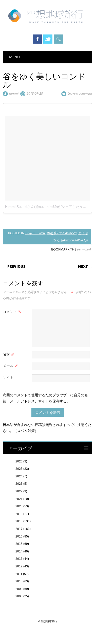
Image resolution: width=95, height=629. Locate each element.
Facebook (37, 39)
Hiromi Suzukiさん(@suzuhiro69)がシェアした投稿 (45, 207)
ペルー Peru (35, 233)
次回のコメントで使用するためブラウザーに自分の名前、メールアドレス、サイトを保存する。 (45, 397)
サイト (8, 377)
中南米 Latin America (62, 233)
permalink (84, 249)
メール (10, 365)
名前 (8, 354)
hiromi (13, 93)
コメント (12, 311)
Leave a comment (80, 93)
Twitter (47, 39)
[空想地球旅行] (47, 25)
